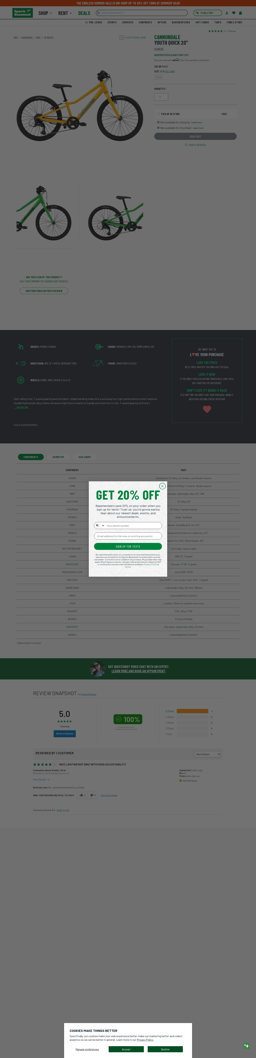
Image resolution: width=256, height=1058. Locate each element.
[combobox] (99, 525)
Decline (165, 1049)
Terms (128, 567)
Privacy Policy (150, 564)
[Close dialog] (162, 486)
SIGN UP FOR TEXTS (128, 546)
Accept (126, 1049)
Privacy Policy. (145, 1039)
